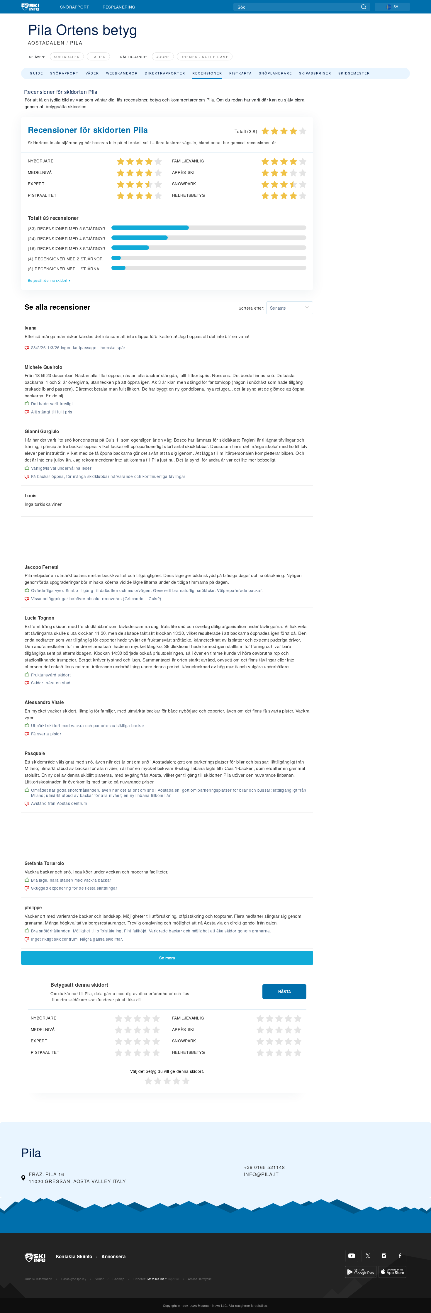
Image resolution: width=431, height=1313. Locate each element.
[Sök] (363, 7)
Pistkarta (240, 73)
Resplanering (119, 7)
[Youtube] (351, 1256)
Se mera (167, 958)
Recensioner (207, 73)
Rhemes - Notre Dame (205, 57)
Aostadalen (67, 57)
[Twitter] (368, 1256)
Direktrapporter (165, 73)
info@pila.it (261, 1174)
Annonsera (113, 1256)
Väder (92, 73)
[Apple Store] (392, 1271)
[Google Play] (360, 1271)
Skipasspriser (315, 73)
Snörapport (74, 7)
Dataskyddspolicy (73, 1279)
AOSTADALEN (46, 42)
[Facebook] (400, 1256)
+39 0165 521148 (264, 1167)
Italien (98, 57)
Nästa (284, 991)
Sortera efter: (251, 308)
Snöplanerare (275, 73)
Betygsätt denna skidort (47, 280)
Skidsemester (354, 73)
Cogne (163, 57)
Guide (36, 73)
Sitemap (118, 1279)
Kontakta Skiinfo (74, 1256)
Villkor (99, 1279)
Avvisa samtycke (200, 1279)
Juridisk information (38, 1279)
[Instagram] (384, 1256)
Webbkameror (122, 73)
